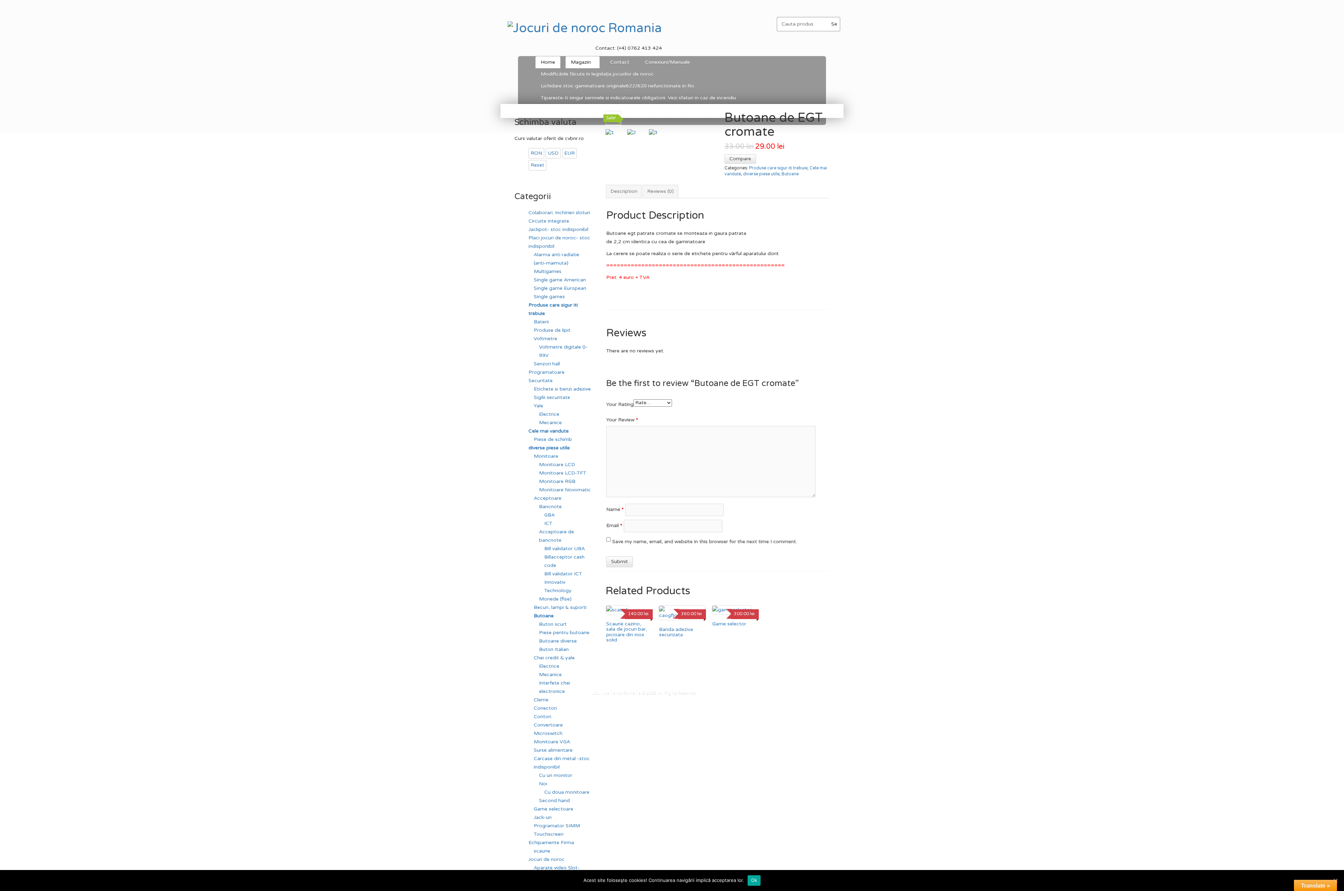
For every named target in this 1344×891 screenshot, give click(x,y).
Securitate (540, 381)
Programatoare (546, 372)
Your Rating (620, 404)
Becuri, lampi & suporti (560, 607)
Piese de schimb (553, 439)
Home (548, 62)
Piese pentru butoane (564, 633)
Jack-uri (543, 817)
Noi (543, 784)
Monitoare (546, 456)
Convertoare (548, 725)
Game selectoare (553, 809)
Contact (619, 62)
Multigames (547, 271)
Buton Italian (554, 649)
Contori (542, 717)
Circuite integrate (548, 221)
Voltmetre (545, 339)
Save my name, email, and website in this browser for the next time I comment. (704, 542)
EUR (569, 153)
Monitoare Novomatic (565, 490)
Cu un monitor (555, 775)
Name (615, 509)
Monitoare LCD (557, 465)
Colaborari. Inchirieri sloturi (559, 213)
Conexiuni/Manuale (667, 62)
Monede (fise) (555, 599)
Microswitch (548, 733)
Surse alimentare (553, 750)
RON (536, 153)
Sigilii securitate (552, 397)
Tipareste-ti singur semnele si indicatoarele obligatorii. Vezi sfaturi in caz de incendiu (638, 98)
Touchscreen (549, 834)
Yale (538, 406)
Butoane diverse (558, 641)
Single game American (560, 280)
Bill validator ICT (563, 574)
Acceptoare (547, 498)
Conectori (545, 708)
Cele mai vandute (548, 431)
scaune (542, 851)
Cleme (541, 700)
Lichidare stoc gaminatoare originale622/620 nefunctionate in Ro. (618, 86)
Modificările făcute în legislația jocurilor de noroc (597, 74)
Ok (754, 880)
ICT (548, 523)
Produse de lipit (552, 330)
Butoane (790, 174)
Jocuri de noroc (546, 859)
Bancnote (550, 507)
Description (623, 191)
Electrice (549, 414)
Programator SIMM (557, 826)
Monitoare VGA (552, 742)
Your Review (622, 420)
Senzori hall (547, 364)
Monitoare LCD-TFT (562, 473)
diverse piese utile (761, 174)
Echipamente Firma (551, 843)
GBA (549, 515)
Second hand (554, 801)
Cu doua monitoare (566, 792)
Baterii (541, 322)
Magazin (578, 63)
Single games (549, 297)
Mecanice (550, 423)
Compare (740, 159)
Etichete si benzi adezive (562, 389)
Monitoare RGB (557, 481)
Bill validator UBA (564, 549)
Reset (537, 165)
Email (614, 525)
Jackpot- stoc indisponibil (558, 229)
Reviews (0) (660, 191)
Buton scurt (553, 624)
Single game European (560, 288)
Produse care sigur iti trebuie (778, 168)
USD (553, 153)
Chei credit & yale (554, 658)
